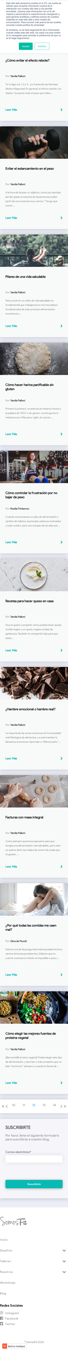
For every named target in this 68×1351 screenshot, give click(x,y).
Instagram (12, 1313)
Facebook (11, 1318)
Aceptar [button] (26, 46)
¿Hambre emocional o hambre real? (30, 709)
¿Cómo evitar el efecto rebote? (27, 60)
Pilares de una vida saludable (25, 277)
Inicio (4, 1239)
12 (33, 1105)
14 (54, 1105)
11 (23, 1105)
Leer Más (11, 109)
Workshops (7, 1282)
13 (44, 1105)
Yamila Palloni (17, 76)
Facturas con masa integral (24, 817)
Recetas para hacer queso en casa (29, 601)
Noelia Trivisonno (19, 508)
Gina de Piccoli (18, 941)
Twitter (10, 1324)
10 (13, 1105)
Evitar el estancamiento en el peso (29, 169)
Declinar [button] (42, 46)
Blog (3, 1293)
